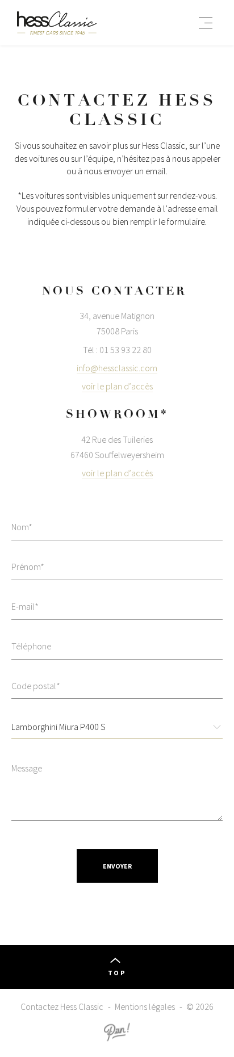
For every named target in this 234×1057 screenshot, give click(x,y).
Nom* (21, 526)
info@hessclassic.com (117, 368)
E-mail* (25, 606)
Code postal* (35, 685)
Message (26, 768)
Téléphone (31, 646)
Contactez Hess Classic (61, 1006)
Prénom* (27, 566)
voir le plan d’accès (117, 386)
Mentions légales (145, 1006)
